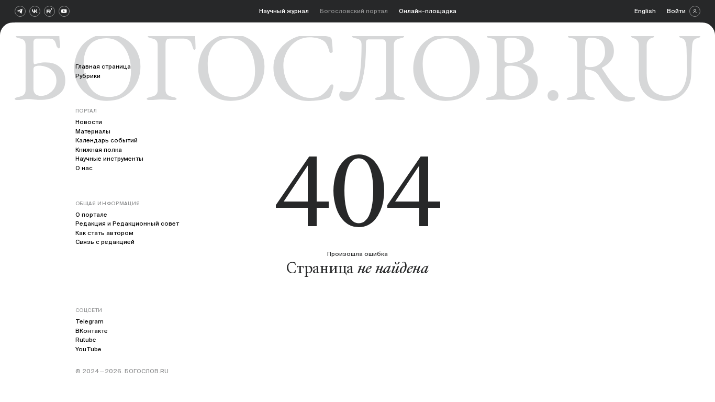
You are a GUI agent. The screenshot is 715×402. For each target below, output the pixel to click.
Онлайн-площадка (427, 10)
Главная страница (103, 66)
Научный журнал (284, 10)
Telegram (89, 321)
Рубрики (87, 75)
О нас (84, 167)
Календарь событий (106, 140)
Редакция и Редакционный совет (127, 223)
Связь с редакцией (105, 241)
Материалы (92, 131)
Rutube (85, 339)
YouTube (88, 348)
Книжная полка (98, 149)
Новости (88, 121)
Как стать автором (104, 232)
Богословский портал (354, 10)
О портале (91, 214)
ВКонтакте (91, 330)
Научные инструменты (109, 158)
